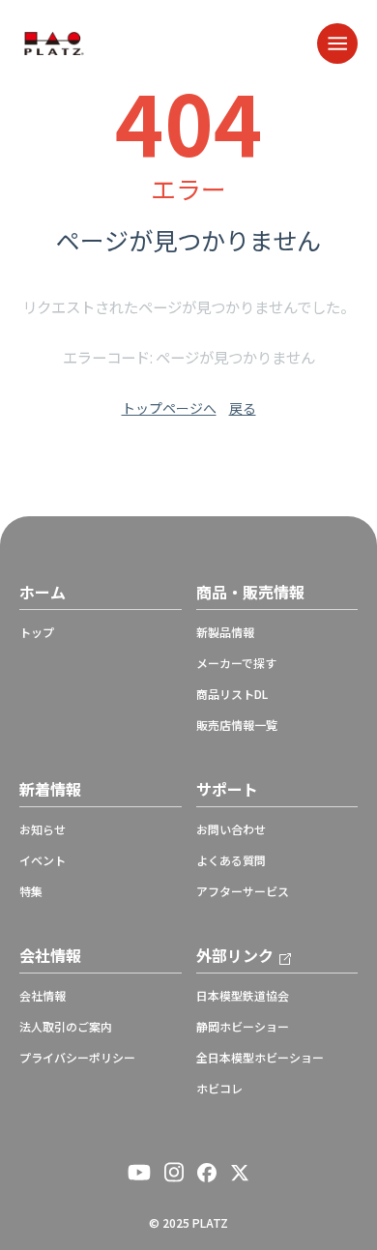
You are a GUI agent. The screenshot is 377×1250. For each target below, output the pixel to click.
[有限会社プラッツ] (54, 41)
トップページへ (169, 408)
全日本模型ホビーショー (260, 1057)
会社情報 (42, 996)
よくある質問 (231, 860)
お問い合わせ (231, 829)
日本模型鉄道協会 (242, 996)
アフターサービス (242, 891)
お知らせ (42, 829)
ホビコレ (219, 1088)
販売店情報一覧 (236, 725)
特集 (31, 891)
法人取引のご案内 (65, 1026)
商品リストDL (232, 694)
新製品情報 (225, 632)
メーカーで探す (236, 663)
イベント (42, 860)
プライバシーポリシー (77, 1057)
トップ (36, 632)
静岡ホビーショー (242, 1026)
